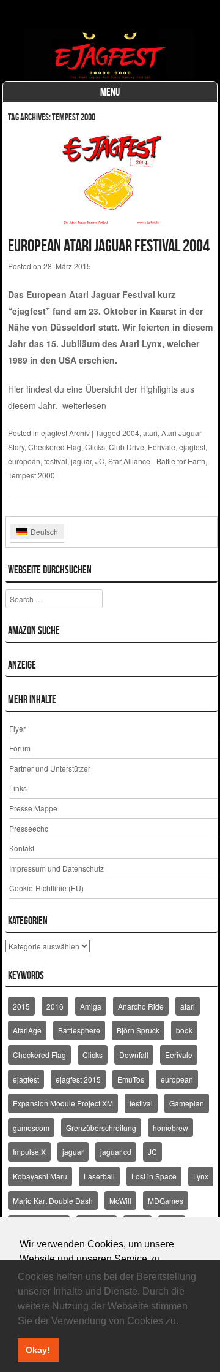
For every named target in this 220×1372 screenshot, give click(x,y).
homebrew (170, 1127)
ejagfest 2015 (78, 1079)
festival (55, 461)
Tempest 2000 (31, 475)
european (24, 461)
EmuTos (130, 1079)
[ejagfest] (110, 55)
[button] (183, 1322)
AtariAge (27, 1030)
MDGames (165, 1200)
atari (150, 432)
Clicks (95, 447)
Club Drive (126, 447)
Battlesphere (79, 1030)
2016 (55, 1006)
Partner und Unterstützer (49, 768)
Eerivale (161, 447)
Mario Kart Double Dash (53, 1200)
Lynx (200, 1176)
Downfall (133, 1054)
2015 (21, 1006)
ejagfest (192, 447)
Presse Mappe (33, 808)
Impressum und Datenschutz (56, 868)
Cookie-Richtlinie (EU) (46, 888)
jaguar (81, 461)
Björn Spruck (138, 1030)
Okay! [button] (38, 1350)
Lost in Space (154, 1176)
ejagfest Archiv (65, 432)
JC (100, 461)
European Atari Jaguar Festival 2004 (109, 245)
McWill (120, 1200)
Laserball (99, 1176)
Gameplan (186, 1103)
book (184, 1030)
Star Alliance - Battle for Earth (156, 461)
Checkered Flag (54, 447)
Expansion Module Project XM (63, 1103)
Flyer (17, 728)
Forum (20, 748)
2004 (130, 432)
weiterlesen (84, 405)
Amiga (90, 1006)
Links (18, 788)
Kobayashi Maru (40, 1176)
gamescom (31, 1127)
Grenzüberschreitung (101, 1127)
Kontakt (21, 848)
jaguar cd (115, 1151)
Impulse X (29, 1151)
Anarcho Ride (141, 1006)
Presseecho (29, 828)
